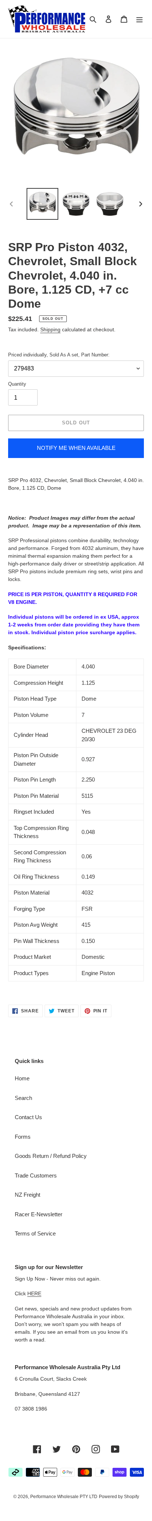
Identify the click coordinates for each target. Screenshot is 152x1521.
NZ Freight (27, 1195)
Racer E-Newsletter (38, 1214)
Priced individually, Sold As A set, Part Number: (59, 355)
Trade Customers (36, 1175)
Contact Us (28, 1117)
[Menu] (139, 19)
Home (22, 1078)
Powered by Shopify (119, 1496)
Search (23, 1098)
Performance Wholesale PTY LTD (63, 1496)
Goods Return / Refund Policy (51, 1156)
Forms (23, 1137)
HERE (34, 1293)
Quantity (17, 384)
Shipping (50, 329)
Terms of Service (35, 1233)
